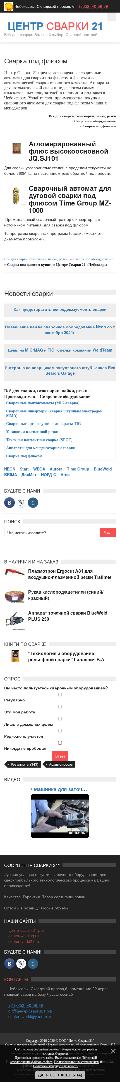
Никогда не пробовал (25, 748)
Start (24, 469)
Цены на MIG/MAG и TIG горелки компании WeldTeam (60, 350)
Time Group (78, 469)
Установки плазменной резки (32, 432)
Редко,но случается (23, 736)
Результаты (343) (24, 764)
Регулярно (14, 700)
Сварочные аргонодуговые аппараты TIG (43, 424)
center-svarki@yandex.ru (30, 1016)
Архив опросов (61, 764)
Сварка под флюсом (24, 456)
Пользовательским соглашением (76, 1062)
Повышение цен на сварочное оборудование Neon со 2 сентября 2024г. (60, 329)
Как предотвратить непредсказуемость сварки (60, 309)
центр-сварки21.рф (26, 930)
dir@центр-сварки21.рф (30, 1011)
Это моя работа (19, 712)
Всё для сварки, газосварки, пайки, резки (36, 259)
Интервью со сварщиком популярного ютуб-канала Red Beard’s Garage (60, 370)
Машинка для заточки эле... (68, 789)
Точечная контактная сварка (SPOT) (39, 440)
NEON (9, 469)
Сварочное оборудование (92, 259)
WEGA (39, 469)
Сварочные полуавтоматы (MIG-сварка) (43, 403)
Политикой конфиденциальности (55, 1066)
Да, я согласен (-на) (60, 1075)
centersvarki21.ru (23, 941)
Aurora (56, 469)
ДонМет (29, 474)
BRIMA (10, 474)
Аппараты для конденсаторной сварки (40, 448)
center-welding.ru (23, 935)
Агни (65, 474)
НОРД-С (48, 474)
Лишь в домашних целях (28, 724)
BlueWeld (103, 469)
